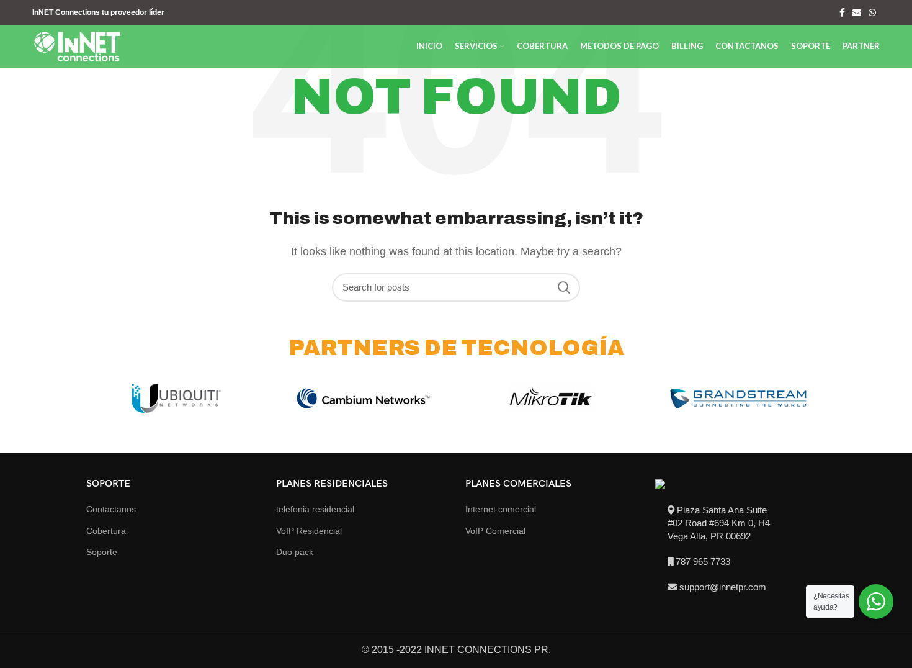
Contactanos (111, 509)
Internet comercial (500, 509)
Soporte (101, 552)
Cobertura (106, 531)
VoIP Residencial (309, 531)
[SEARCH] (563, 287)
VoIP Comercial (495, 531)
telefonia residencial (315, 509)
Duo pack (294, 552)
